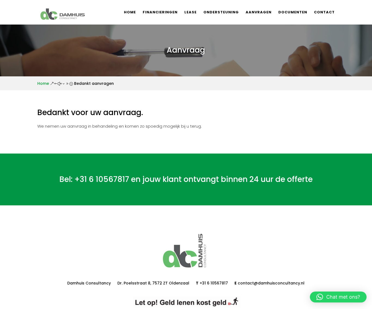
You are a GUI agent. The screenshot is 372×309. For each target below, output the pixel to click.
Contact (324, 12)
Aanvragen (259, 12)
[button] (338, 297)
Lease (190, 12)
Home (130, 12)
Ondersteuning (221, 12)
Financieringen (160, 12)
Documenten (292, 12)
